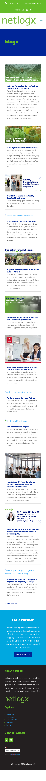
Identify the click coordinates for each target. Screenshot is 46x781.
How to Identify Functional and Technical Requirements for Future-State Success (21, 484)
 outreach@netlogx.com (31, 3)
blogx (9, 725)
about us (10, 714)
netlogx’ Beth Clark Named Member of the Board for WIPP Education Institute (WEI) (23, 531)
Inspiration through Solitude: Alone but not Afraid (23, 270)
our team (10, 717)
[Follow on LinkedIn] (6, 740)
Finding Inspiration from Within (21, 398)
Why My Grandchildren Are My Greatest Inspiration (20, 197)
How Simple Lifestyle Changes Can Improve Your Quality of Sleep (22, 580)
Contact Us (19, 9)
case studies (12, 719)
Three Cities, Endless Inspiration (21, 221)
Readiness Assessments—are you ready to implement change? (22, 368)
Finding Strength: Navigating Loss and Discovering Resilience (22, 318)
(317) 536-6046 (13, 3)
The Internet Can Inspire (18, 427)
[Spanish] (6, 747)
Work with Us (23, 654)
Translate (17, 754)
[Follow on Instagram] (11, 740)
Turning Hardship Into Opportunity (23, 147)
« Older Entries (11, 603)
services (10, 722)
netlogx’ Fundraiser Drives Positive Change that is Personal (22, 87)
